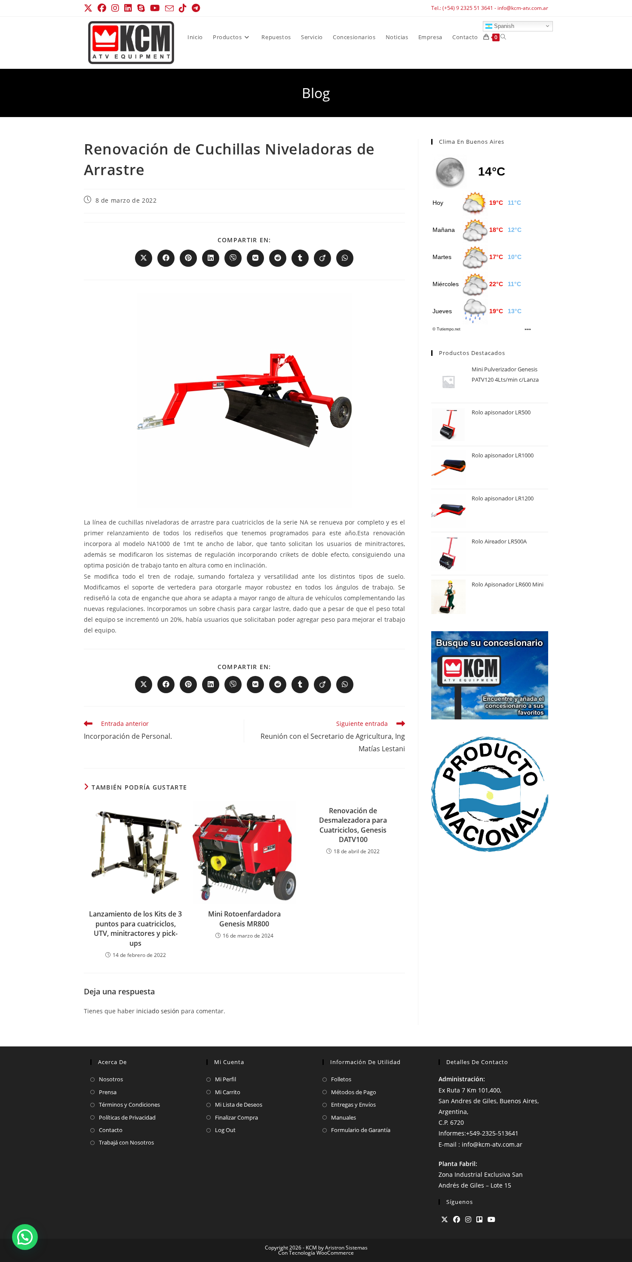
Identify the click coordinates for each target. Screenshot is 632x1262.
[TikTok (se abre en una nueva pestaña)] (182, 8)
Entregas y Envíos (353, 1104)
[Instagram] (468, 1219)
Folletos (341, 1079)
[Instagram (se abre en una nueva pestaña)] (115, 8)
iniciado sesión (157, 1011)
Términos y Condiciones (129, 1104)
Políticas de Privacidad (127, 1117)
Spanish (503, 25)
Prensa (108, 1092)
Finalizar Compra (236, 1117)
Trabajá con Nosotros (126, 1142)
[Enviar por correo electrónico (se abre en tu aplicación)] (169, 8)
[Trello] (479, 1219)
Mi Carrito (227, 1092)
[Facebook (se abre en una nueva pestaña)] (102, 8)
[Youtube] (491, 1219)
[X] (444, 1219)
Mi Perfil (225, 1079)
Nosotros (111, 1079)
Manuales (343, 1117)
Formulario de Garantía (360, 1130)
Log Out (225, 1130)
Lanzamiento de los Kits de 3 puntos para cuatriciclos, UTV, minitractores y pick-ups (135, 928)
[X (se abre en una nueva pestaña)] (89, 8)
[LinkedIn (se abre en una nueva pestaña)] (128, 8)
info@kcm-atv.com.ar (522, 8)
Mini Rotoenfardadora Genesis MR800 (244, 918)
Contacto (111, 1130)
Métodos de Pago (353, 1092)
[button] (25, 1237)
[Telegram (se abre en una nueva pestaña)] (195, 8)
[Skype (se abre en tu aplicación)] (141, 8)
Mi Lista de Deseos (238, 1104)
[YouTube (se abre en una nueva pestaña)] (155, 8)
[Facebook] (456, 1219)
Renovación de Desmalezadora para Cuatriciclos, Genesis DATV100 (353, 825)
